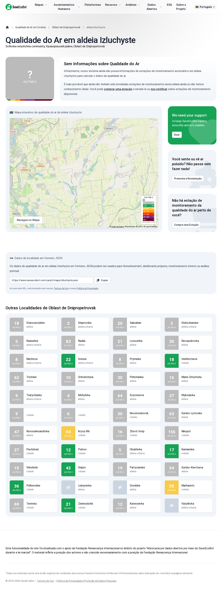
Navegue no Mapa (28, 220)
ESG (169, 4)
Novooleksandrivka (37, 431)
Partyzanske (137, 467)
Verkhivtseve (189, 359)
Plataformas (93, 4)
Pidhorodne (33, 485)
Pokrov (82, 449)
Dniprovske (85, 322)
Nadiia (81, 341)
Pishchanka (136, 377)
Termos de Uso (61, 288)
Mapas (39, 4)
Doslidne (135, 485)
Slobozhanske (189, 322)
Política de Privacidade (87, 288)
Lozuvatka (136, 341)
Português (206, 7)
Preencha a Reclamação (188, 178)
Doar (177, 134)
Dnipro (82, 467)
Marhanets (187, 485)
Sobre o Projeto (181, 7)
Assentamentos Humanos (64, 7)
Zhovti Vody (137, 431)
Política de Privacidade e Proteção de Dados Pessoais (86, 581)
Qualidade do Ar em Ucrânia (30, 27)
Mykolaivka (188, 395)
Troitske (31, 377)
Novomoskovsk (139, 413)
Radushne (32, 341)
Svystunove (137, 395)
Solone (82, 359)
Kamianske (187, 449)
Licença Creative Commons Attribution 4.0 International (106, 573)
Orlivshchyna (85, 377)
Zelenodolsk (85, 503)
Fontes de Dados (117, 227)
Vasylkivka (187, 503)
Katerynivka (137, 503)
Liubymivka (84, 485)
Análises (131, 4)
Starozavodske (35, 322)
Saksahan (135, 322)
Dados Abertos (152, 7)
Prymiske (135, 359)
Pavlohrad (32, 449)
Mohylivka (84, 395)
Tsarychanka (34, 395)
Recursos (111, 4)
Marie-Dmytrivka (191, 377)
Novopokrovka (190, 341)
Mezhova (31, 359)
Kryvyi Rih (84, 431)
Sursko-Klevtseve (192, 467)
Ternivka (31, 503)
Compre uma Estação (186, 224)
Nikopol (186, 431)
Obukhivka (136, 449)
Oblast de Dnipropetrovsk (66, 27)
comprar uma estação (118, 89)
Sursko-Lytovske (191, 413)
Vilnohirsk (32, 467)
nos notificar (159, 89)
